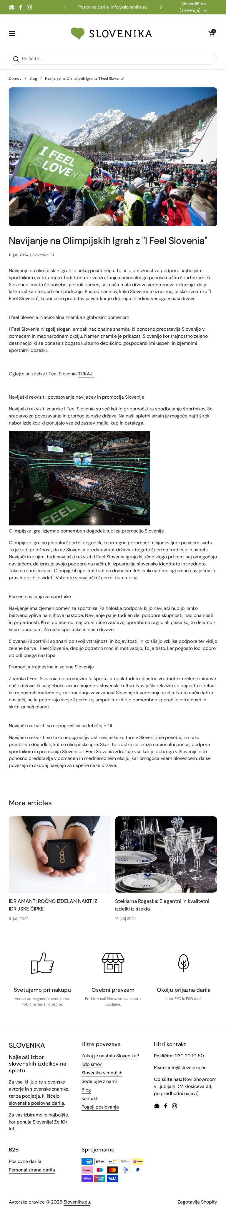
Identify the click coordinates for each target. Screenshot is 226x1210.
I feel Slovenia (23, 317)
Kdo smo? (92, 1064)
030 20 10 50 (189, 1056)
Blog (33, 78)
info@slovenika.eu (187, 1067)
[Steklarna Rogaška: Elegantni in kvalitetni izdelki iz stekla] (166, 854)
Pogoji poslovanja (100, 1107)
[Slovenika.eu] (111, 33)
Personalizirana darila (32, 1170)
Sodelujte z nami (99, 1081)
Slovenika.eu (77, 1202)
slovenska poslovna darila (36, 1103)
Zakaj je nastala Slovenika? (110, 1056)
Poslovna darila (25, 1161)
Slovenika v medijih (102, 1073)
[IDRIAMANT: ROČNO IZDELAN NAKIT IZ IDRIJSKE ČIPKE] (60, 854)
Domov (15, 78)
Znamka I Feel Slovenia (33, 678)
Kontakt (90, 1098)
